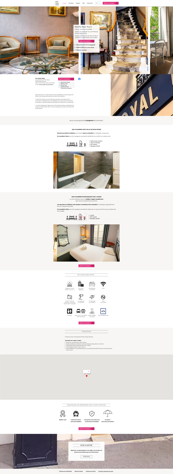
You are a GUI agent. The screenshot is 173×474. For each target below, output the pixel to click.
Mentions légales (79, 471)
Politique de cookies (91, 471)
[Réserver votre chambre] (117, 3)
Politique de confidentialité (65, 471)
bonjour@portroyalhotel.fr (46, 84)
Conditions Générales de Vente (105, 471)
